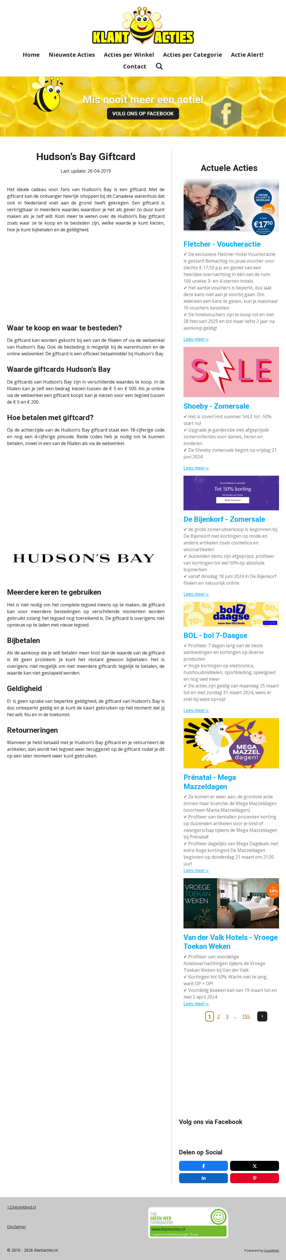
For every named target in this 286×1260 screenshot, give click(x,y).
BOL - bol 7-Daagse (215, 635)
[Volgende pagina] (262, 1016)
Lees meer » (196, 339)
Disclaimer (16, 1226)
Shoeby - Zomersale (216, 406)
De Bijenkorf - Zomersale (224, 519)
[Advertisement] (86, 276)
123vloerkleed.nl (21, 1207)
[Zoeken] (159, 66)
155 (246, 1016)
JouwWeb (271, 1250)
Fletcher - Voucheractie (222, 244)
